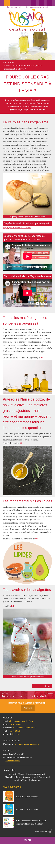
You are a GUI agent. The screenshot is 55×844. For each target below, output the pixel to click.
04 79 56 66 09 (20, 744)
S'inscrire (27, 708)
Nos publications (12, 777)
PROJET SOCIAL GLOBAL (27, 797)
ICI (21, 443)
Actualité (17, 65)
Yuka (37, 539)
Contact (21, 774)
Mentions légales (21, 780)
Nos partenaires (29, 777)
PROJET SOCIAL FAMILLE (27, 809)
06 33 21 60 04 (33, 744)
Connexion (44, 777)
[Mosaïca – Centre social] (27, 20)
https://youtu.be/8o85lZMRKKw (17, 227)
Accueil (7, 65)
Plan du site (36, 780)
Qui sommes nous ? (36, 774)
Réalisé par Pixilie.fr (41, 831)
